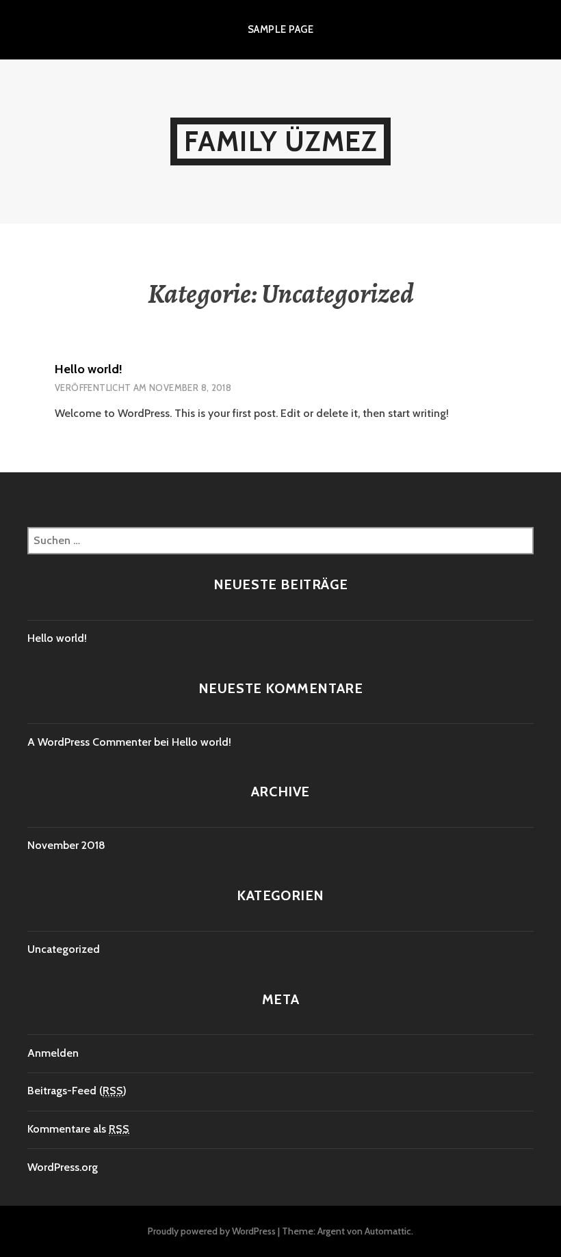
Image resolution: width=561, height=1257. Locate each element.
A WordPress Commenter (89, 741)
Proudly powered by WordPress (212, 1231)
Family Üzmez (280, 141)
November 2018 (66, 845)
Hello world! (88, 369)
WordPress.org (62, 1167)
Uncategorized (63, 949)
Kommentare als (78, 1128)
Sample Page (280, 29)
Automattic (388, 1231)
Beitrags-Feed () (77, 1090)
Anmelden (53, 1052)
